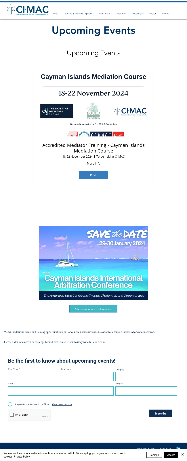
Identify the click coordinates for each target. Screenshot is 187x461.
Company (120, 369)
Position (119, 383)
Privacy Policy (22, 456)
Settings (154, 455)
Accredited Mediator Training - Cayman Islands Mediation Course (93, 148)
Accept (171, 455)
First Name (13, 369)
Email (10, 383)
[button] (56, 13)
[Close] (182, 455)
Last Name (66, 369)
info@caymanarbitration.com (88, 342)
